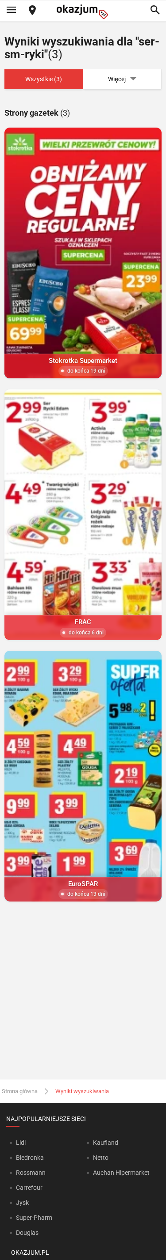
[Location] (32, 10)
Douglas (27, 1232)
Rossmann (31, 1172)
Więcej (117, 79)
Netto (100, 1157)
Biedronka (30, 1157)
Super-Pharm (34, 1217)
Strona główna (20, 1091)
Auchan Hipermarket (121, 1172)
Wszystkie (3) (43, 79)
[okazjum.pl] (83, 11)
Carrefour (29, 1187)
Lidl (21, 1142)
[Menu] (11, 10)
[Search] (155, 10)
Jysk (22, 1202)
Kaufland (105, 1142)
